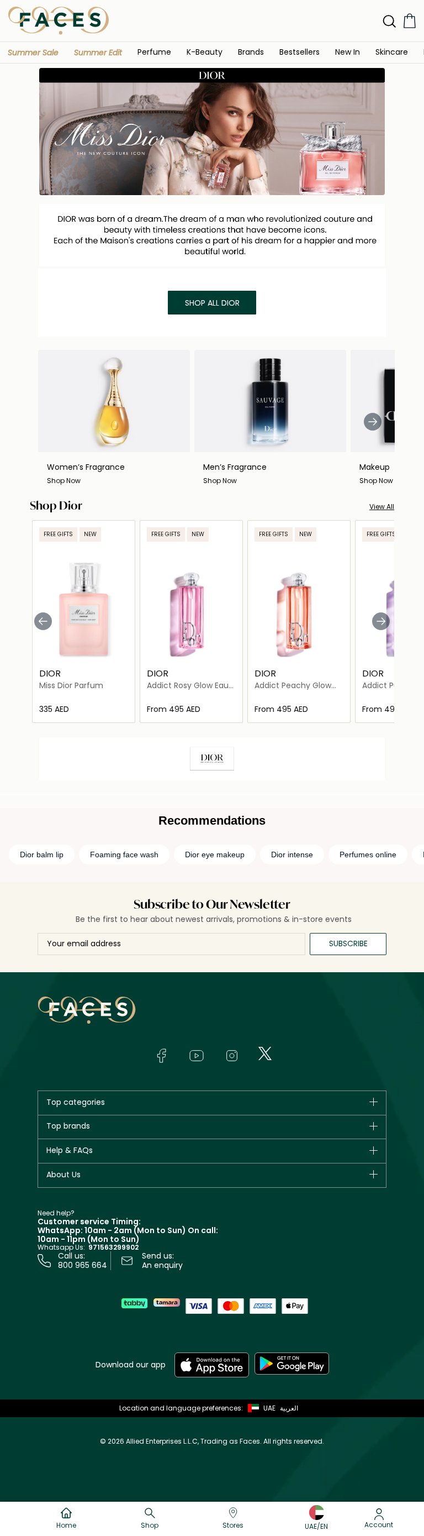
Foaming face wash (124, 854)
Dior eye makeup (215, 854)
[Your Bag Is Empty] (410, 20)
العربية (289, 1408)
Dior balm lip (41, 854)
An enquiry (162, 1265)
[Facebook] (161, 1056)
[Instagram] (232, 1056)
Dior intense (292, 854)
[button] (33, 52)
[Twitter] (265, 1053)
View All (381, 506)
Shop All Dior (212, 302)
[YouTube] (196, 1056)
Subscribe (348, 943)
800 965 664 (82, 1265)
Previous (43, 621)
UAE (269, 1408)
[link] (251, 51)
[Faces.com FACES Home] (58, 20)
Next (372, 422)
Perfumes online (368, 854)
